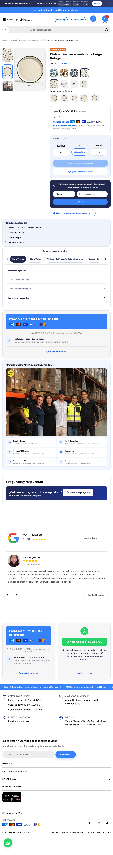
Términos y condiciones (98, 832)
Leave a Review (91, 538)
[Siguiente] (106, 259)
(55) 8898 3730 (72, 703)
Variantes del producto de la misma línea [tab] (65, 259)
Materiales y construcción (19, 289)
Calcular (80, 202)
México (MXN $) (14, 813)
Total (80, 145)
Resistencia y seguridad (18, 298)
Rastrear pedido (77, 19)
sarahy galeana (32, 557)
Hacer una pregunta (79, 492)
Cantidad (61, 146)
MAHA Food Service (20, 832)
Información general (17, 270)
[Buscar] (106, 30)
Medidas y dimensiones (18, 280)
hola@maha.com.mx (18, 721)
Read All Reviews (96, 595)
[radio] (54, 73)
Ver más (97, 3)
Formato (98, 145)
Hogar (5, 40)
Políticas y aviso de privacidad (67, 832)
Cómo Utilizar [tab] (36, 259)
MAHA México (32, 535)
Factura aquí (61, 19)
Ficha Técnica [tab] (18, 259)
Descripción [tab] (94, 259)
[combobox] (56, 29)
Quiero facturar (54, 351)
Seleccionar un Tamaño (61, 91)
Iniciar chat (82, 673)
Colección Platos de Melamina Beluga (26, 40)
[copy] (69, 63)
